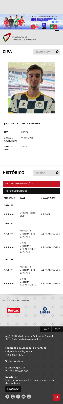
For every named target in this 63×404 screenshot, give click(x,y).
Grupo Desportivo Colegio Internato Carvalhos (28, 247)
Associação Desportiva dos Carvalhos (27, 233)
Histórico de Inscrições (19, 183)
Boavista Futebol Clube (28, 214)
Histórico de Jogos (16, 190)
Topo (57, 329)
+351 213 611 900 (18, 371)
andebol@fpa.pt (16, 367)
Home (46, 329)
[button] (56, 397)
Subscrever (13, 388)
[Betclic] (18, 311)
